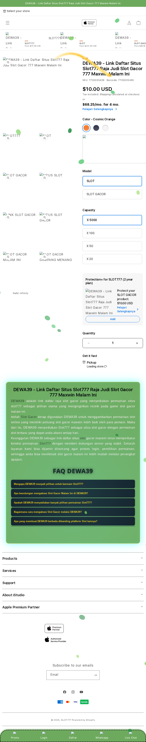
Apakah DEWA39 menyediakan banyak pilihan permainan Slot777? (53, 502)
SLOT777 (66, 720)
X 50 (89, 246)
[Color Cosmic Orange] (86, 128)
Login (44, 737)
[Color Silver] (105, 128)
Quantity (89, 333)
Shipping (105, 94)
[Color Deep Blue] (96, 128)
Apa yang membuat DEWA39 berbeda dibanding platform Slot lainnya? (55, 521)
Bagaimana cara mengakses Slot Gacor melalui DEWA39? (48, 512)
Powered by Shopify (83, 720)
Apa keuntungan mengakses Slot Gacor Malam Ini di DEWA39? (51, 493)
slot (82, 438)
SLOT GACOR (96, 194)
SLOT (91, 181)
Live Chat (131, 737)
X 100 (90, 233)
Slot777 (45, 443)
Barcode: (112, 80)
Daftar (73, 737)
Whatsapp (102, 737)
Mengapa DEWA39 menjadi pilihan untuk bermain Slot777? (48, 484)
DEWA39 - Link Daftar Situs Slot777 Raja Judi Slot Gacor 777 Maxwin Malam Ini (73, 3)
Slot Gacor (29, 417)
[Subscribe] (95, 675)
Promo (15, 737)
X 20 (89, 259)
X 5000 (92, 220)
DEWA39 (17, 401)
